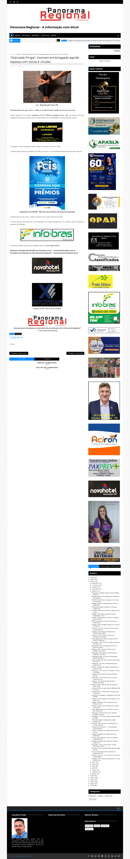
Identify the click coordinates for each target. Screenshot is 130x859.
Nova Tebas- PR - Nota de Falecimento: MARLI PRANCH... (105, 639)
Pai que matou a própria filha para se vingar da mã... (106, 749)
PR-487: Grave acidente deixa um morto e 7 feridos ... (106, 625)
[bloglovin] (102, 856)
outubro (95, 587)
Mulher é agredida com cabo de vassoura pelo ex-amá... (105, 618)
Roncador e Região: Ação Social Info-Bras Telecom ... (105, 593)
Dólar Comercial (104, 61)
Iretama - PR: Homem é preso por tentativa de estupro (103, 636)
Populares (104, 566)
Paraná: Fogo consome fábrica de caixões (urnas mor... (105, 706)
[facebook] (10, 1)
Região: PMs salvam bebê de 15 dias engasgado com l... (104, 615)
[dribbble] (105, 856)
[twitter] (14, 1)
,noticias (35, 66)
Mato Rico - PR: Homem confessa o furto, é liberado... (106, 671)
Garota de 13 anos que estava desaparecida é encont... (106, 689)
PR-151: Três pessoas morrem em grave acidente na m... (105, 738)
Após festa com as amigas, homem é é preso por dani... (105, 646)
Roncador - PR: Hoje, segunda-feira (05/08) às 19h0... (106, 717)
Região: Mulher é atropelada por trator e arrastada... (105, 604)
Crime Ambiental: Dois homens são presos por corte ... (106, 660)
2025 (92, 579)
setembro (95, 589)
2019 (92, 783)
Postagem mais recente (19, 353)
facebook (46, 359)
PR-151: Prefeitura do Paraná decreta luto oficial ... (105, 731)
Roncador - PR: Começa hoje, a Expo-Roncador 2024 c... (104, 745)
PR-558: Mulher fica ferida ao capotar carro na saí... (106, 611)
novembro (95, 585)
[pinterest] (98, 856)
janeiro (94, 774)
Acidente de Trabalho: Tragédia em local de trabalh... (106, 696)
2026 (92, 577)
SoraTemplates (14, 856)
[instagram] (17, 1)
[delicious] (118, 856)
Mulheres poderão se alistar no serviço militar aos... (104, 607)
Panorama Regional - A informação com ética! (44, 27)
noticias (43, 40)
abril (93, 768)
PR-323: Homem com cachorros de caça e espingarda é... (106, 756)
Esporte (35, 35)
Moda (53, 35)
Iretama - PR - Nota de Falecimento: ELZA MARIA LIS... (106, 759)
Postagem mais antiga (75, 353)
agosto (94, 591)
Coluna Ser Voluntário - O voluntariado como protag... (104, 727)
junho (94, 764)
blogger (22, 359)
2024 (92, 581)
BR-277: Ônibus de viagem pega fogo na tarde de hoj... (105, 668)
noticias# (18, 334)
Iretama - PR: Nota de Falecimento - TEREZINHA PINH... (104, 632)
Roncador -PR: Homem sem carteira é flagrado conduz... (104, 713)
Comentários (115, 566)
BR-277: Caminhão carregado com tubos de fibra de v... (105, 600)
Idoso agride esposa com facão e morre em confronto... (105, 710)
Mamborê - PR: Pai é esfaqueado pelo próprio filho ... (104, 664)
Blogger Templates (26, 856)
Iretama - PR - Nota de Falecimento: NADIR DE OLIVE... (104, 650)
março (94, 770)
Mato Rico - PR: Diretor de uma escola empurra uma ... (104, 678)
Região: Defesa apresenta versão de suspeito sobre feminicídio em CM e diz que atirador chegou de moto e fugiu (84, 40)
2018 (92, 785)
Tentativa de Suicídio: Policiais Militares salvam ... (104, 675)
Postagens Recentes (94, 566)
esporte (92, 796)
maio (94, 766)
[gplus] (95, 856)
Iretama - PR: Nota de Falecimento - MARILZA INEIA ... (104, 682)
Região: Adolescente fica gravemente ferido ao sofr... (104, 703)
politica (92, 799)
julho (94, 762)
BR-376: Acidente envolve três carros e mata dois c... (104, 622)
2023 (92, 776)
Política (45, 35)
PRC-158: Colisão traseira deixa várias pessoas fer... (104, 720)
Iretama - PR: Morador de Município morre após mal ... (106, 699)
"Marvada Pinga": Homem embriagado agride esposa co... (104, 657)
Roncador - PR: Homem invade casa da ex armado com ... (106, 643)
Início (17, 35)
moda (100, 796)
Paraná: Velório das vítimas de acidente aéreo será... (104, 685)
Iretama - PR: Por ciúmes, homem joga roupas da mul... (105, 629)
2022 (92, 778)
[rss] (108, 856)
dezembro (95, 583)
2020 (92, 781)
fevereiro (95, 772)
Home (12, 54)
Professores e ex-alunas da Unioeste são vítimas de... (105, 692)
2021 (92, 780)
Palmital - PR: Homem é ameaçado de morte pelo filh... (105, 724)
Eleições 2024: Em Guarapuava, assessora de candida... (105, 597)
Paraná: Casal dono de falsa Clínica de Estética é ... (104, 735)
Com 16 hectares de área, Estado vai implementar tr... (104, 752)
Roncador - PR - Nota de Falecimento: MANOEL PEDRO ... (104, 653)
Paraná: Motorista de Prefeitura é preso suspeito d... (105, 742)
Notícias (26, 35)
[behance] (112, 856)
